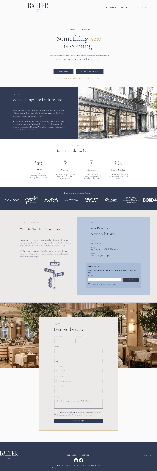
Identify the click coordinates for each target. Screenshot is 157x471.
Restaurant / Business (60, 367)
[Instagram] (76, 460)
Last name (78, 337)
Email (90, 276)
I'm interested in (59, 377)
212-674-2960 (95, 243)
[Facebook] (81, 460)
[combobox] (78, 391)
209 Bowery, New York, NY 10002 (104, 249)
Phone (56, 357)
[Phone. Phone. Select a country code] (58, 361)
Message (56, 397)
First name (58, 337)
